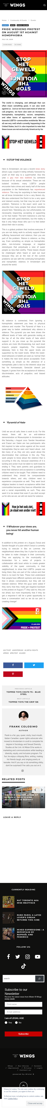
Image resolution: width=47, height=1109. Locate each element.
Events (5, 25)
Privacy (28, 1068)
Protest (14, 653)
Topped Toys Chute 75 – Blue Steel (24, 693)
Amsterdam (18, 650)
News (13, 25)
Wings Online (22, 25)
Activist (7, 650)
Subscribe (23, 1034)
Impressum (13, 1068)
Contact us (25, 1070)
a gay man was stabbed (19, 178)
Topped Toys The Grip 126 (23, 702)
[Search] (39, 979)
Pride (6, 653)
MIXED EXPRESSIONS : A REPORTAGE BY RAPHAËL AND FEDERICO (30, 933)
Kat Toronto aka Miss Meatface (28, 901)
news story (40, 169)
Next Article (23, 699)
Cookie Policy (13, 1099)
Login (40, 1068)
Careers (38, 1066)
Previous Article (23, 689)
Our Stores (23, 1066)
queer (22, 653)
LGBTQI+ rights (32, 650)
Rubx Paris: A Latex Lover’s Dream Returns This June (29, 917)
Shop (10, 1066)
